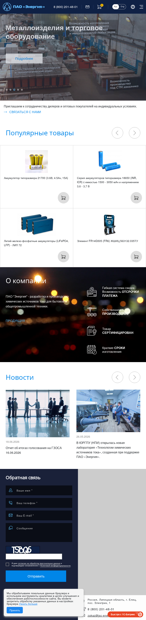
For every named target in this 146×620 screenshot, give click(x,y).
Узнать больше (28, 604)
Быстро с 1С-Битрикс (123, 614)
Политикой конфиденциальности (55, 565)
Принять (15, 610)
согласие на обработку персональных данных (39, 563)
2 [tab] (10, 90)
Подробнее (24, 58)
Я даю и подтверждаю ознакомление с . (41, 564)
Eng (122, 6)
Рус (115, 6)
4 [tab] (18, 90)
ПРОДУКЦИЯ (15, 320)
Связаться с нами (25, 112)
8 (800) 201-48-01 (66, 7)
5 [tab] (22, 90)
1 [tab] (7, 90)
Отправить (36, 576)
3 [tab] (14, 90)
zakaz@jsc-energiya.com (104, 615)
